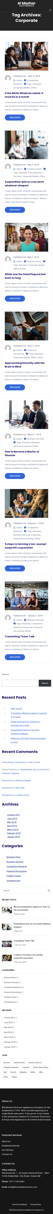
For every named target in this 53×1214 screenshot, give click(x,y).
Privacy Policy (35, 1204)
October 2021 (13, 815)
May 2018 (11, 822)
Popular (14, 1077)
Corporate (18, 87)
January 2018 (13, 837)
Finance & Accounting (23, 538)
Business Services (35, 439)
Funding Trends (34, 169)
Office (42, 176)
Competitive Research (17, 866)
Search (5, 674)
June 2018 (12, 818)
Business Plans (26, 172)
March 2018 (12, 829)
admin (19, 80)
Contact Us (7, 1154)
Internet (13, 1072)
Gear (5, 1072)
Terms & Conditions (19, 1204)
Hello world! (16, 708)
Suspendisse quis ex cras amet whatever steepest (24, 183)
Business (37, 84)
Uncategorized (13, 880)
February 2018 (14, 833)
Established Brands (11, 1145)
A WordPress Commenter (14, 762)
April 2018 (12, 826)
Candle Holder (22, 795)
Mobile (27, 87)
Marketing (23, 1072)
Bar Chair (20, 788)
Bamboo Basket (23, 780)
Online (33, 87)
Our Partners (8, 1150)
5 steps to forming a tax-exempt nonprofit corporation (25, 545)
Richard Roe (7, 780)
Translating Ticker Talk (19, 636)
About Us (6, 1141)
